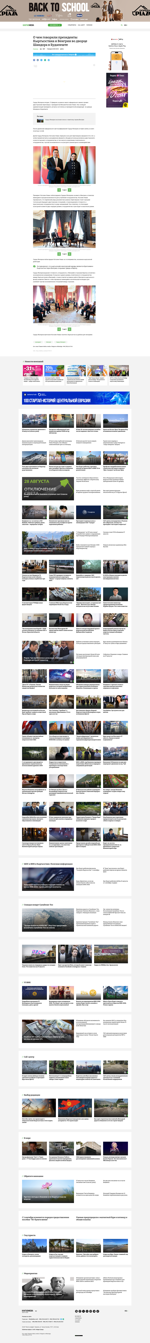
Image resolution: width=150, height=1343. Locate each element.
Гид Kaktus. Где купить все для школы (113, 711)
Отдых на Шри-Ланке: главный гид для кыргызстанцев (115, 1255)
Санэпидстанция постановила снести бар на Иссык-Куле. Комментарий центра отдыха (32, 844)
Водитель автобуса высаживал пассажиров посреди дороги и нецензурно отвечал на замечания (88, 1077)
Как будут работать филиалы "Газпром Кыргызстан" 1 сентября (87, 869)
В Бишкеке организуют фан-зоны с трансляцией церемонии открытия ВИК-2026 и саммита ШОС (88, 1279)
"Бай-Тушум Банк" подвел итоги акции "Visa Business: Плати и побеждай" (96, 379)
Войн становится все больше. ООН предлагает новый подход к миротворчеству (87, 546)
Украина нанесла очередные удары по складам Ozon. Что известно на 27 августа (38, 966)
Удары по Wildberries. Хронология (106, 965)
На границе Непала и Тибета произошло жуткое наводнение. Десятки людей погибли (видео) (60, 1158)
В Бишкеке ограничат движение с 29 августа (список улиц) (34, 430)
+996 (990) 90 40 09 (37, 1321)
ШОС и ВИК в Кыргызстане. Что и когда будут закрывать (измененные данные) (43, 549)
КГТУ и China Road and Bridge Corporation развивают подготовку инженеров (118, 379)
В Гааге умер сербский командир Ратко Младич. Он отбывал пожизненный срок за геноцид (60, 442)
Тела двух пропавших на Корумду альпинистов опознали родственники (33, 468)
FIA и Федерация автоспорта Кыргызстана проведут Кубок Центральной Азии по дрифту (113, 479)
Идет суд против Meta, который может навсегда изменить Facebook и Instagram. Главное (74, 966)
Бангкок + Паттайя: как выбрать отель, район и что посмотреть (87, 1255)
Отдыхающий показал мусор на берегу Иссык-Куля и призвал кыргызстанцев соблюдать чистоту (114, 631)
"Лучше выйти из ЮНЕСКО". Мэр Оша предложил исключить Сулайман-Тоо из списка (45, 926)
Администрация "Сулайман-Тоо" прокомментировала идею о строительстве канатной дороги (87, 923)
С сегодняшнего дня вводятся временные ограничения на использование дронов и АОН (32, 763)
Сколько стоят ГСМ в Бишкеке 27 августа (114, 533)
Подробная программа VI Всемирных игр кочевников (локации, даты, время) (32, 1003)
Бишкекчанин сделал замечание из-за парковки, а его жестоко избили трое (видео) (60, 844)
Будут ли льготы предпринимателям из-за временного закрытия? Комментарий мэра (112, 845)
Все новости (54, 25)
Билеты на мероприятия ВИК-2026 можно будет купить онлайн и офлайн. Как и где (88, 1003)
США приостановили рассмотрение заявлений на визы (88, 1158)
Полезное (89, 25)
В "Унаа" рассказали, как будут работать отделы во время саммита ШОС (115, 870)
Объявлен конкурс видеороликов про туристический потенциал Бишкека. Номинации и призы (87, 686)
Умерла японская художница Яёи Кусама (114, 545)
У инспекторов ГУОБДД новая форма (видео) (32, 603)
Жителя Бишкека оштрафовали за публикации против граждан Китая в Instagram (34, 791)
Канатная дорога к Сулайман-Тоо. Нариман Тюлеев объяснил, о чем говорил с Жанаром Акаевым (87, 910)
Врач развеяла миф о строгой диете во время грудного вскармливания (88, 491)
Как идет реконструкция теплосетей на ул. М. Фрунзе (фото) (115, 491)
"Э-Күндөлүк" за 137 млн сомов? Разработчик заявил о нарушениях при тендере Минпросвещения (88, 533)
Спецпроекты (72, 25)
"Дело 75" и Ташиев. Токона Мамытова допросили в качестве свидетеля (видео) (33, 686)
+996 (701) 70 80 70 (48, 1321)
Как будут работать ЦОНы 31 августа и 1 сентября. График (115, 882)
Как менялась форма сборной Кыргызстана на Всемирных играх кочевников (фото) (88, 712)
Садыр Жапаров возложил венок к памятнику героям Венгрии (64, 119)
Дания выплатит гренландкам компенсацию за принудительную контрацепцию (34, 442)
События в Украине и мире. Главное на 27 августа (115, 655)
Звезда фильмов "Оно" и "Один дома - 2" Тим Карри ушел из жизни (34, 1158)
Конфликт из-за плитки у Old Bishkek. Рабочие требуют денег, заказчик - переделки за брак (33, 522)
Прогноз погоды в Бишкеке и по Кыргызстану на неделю (45, 1198)
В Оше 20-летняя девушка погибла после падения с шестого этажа (88, 430)
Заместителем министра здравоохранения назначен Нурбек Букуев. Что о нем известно (115, 604)
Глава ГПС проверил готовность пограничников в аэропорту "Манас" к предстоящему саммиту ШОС (61, 577)
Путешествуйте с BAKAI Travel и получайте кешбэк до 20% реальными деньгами (54, 379)
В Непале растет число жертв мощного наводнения (86, 442)
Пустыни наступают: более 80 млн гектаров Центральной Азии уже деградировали (88, 656)
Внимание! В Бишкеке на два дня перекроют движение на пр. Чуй (114, 763)
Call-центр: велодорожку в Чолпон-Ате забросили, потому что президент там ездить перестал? (115, 522)
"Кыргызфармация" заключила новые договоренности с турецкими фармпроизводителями (88, 738)
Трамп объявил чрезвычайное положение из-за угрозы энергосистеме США (32, 738)
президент (38, 342)
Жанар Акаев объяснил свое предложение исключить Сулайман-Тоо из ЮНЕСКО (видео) (115, 923)
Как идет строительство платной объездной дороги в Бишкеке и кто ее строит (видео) (109, 1119)
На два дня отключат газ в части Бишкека (114, 1181)
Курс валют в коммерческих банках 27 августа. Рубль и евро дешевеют (115, 642)
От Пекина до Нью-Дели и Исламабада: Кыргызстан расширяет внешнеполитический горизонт (61, 792)
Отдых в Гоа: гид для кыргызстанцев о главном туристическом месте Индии (59, 1256)
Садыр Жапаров (60, 342)
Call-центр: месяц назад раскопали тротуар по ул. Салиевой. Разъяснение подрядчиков (115, 1077)
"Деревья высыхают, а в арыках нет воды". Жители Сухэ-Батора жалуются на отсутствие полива (88, 604)
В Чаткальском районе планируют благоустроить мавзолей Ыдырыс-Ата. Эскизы (88, 791)
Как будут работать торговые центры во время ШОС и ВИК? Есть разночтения (88, 468)
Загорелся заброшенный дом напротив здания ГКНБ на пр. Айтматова (59, 431)
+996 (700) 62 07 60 (54, 1319)
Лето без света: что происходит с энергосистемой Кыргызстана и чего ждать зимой (37, 1120)
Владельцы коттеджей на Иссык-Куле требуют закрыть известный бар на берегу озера (34, 712)
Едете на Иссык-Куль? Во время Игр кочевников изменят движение (115, 430)
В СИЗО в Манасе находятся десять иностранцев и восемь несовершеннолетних (115, 577)
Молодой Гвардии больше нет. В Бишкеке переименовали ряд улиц (115, 1194)
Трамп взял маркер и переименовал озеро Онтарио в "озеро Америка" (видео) (114, 442)
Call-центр (81, 25)
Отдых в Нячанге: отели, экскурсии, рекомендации (31, 1255)
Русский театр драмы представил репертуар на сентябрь (87, 1291)
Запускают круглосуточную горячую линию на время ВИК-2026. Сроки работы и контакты (44, 886)
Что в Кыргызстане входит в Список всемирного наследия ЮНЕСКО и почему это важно (59, 738)
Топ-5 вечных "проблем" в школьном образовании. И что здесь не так (59, 712)
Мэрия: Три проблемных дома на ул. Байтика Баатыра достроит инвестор (43, 659)
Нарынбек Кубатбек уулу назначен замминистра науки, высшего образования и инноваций (34, 819)
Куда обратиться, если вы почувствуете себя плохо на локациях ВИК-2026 (85, 882)
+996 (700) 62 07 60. (68, 346)
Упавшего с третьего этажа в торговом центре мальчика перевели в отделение (113, 686)
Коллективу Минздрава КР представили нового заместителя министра (61, 630)
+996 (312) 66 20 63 (58, 1321)
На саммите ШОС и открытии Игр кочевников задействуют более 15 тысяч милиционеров (114, 1022)
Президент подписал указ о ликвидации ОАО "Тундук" (85, 521)
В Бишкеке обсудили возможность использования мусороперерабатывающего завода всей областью (88, 1023)
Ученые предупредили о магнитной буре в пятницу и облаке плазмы (101, 1218)
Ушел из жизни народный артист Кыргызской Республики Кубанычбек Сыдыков (88, 630)
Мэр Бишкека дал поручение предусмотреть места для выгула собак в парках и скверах (114, 819)
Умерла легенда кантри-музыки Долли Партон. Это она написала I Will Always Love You (115, 1158)
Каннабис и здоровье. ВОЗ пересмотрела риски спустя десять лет (88, 577)
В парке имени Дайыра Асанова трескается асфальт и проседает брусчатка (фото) (33, 1077)
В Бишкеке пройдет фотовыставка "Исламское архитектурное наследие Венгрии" (115, 1292)
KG (126, 1311)
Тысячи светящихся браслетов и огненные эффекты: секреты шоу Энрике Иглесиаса (87, 479)
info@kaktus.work (33, 1319)
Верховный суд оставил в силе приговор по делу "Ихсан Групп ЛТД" (87, 1034)
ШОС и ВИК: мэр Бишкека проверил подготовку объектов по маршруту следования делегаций (88, 763)
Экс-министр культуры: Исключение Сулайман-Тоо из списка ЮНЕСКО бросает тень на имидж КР (114, 911)
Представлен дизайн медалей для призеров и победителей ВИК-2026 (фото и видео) (88, 844)
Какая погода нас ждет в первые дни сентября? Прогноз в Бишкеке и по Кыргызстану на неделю (61, 468)
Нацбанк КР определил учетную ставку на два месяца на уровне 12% (44, 1038)
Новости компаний (34, 362)
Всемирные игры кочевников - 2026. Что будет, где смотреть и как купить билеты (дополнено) (61, 1003)
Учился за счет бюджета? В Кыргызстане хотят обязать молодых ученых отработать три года (33, 577)
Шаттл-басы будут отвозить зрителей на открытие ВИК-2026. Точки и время (114, 1003)
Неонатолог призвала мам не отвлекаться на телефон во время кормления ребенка (60, 522)
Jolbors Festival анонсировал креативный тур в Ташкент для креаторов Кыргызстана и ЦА (113, 1279)
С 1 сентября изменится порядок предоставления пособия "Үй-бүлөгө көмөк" (45, 1218)
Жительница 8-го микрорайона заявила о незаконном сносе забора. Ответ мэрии (60, 1077)
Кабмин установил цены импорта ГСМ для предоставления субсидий (88, 642)
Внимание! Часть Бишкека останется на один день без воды (87, 1194)
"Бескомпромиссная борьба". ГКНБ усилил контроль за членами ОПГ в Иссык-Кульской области (34, 630)
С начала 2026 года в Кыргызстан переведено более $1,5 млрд (60, 603)
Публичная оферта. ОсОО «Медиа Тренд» (33, 1329)
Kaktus (62, 49)
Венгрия (48, 342)
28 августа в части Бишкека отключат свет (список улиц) (45, 495)
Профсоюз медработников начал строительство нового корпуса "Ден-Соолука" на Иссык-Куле (114, 468)
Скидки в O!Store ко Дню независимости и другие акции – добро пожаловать (32, 379)
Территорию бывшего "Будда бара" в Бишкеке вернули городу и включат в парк (88, 819)
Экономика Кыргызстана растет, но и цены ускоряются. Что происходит (73, 1119)
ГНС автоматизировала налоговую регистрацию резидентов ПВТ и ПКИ (115, 1034)
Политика (35, 49)
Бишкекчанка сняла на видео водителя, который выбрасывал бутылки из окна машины (60, 686)
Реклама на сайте (26, 1316)
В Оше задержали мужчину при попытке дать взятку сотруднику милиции (60, 819)
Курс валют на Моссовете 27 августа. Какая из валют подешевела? (112, 738)
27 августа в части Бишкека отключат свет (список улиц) (86, 1181)
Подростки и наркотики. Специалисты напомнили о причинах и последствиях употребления (58, 764)
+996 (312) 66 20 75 (44, 1319)
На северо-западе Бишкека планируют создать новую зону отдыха (114, 791)
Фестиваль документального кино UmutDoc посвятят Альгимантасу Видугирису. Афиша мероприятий (43, 1294)
